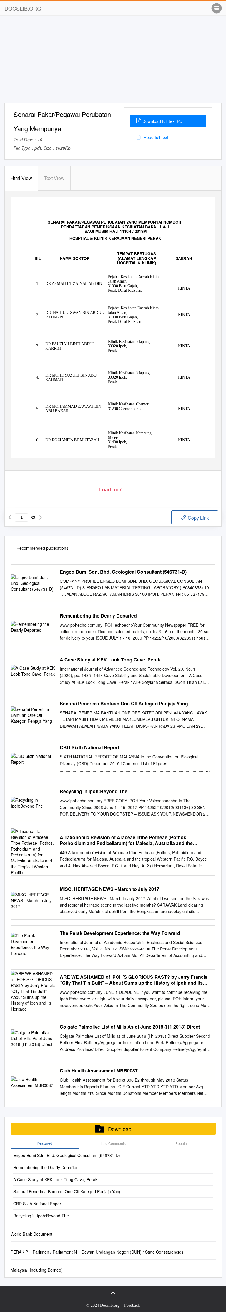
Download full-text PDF (163, 121)
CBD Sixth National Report (89, 747)
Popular (181, 1143)
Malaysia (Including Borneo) (37, 1270)
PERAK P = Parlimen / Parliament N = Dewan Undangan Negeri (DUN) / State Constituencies (97, 1252)
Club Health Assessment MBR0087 (99, 1071)
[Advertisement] (113, 61)
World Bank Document (31, 1234)
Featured (44, 1143)
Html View (21, 178)
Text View (54, 178)
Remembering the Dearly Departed (98, 616)
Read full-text (155, 137)
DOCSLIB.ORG (22, 8)
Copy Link (198, 517)
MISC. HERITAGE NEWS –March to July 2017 (109, 889)
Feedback (132, 1305)
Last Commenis (113, 1143)
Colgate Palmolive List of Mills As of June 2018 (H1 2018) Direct (130, 1027)
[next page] (40, 517)
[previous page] (9, 517)
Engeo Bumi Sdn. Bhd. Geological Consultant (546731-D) (123, 572)
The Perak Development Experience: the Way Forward (120, 933)
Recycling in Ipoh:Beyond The (93, 791)
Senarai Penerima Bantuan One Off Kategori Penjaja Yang (124, 704)
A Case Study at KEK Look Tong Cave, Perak (110, 660)
